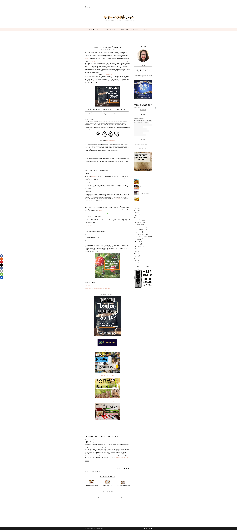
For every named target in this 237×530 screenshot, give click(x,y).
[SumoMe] (1, 277)
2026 (136, 208)
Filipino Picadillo (143, 199)
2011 (136, 262)
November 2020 (140, 222)
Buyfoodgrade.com (110, 140)
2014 (136, 256)
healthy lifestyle (138, 126)
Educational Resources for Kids (141, 122)
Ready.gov (117, 198)
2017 (136, 251)
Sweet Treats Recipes (146, 124)
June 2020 (139, 241)
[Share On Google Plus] (129, 468)
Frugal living (91, 471)
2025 (136, 210)
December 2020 (140, 220)
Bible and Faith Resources (140, 128)
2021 (136, 217)
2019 (136, 248)
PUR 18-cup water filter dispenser (99, 61)
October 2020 (140, 224)
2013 (136, 258)
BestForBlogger (101, 528)
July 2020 (139, 239)
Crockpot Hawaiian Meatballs (143, 181)
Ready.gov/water (89, 285)
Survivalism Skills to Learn (142, 229)
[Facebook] (1, 255)
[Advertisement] (22, 3)
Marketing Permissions (90, 442)
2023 (136, 214)
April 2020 (139, 243)
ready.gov (93, 176)
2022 (136, 215)
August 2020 (139, 238)
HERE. (97, 147)
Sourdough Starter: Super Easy (143, 171)
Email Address (88, 441)
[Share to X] (124, 468)
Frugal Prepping (107, 350)
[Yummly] (1, 258)
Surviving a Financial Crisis (107, 375)
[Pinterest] (1, 261)
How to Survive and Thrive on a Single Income (107, 401)
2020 (136, 219)
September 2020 (140, 226)
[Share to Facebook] (122, 468)
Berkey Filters (89, 225)
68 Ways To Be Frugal (144, 193)
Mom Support (137, 124)
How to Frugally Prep (110, 74)
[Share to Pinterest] (127, 468)
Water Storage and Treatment (143, 231)
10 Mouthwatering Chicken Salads (144, 236)
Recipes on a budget (138, 118)
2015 (136, 255)
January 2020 (140, 246)
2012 (136, 260)
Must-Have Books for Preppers (143, 227)
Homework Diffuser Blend (142, 234)
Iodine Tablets (89, 203)
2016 (136, 253)
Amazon (100, 210)
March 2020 (139, 244)
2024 (136, 212)
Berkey (86, 58)
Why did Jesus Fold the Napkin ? (144, 187)
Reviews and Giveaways (139, 120)
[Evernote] (1, 274)
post (92, 80)
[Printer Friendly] (1, 271)
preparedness (98, 471)
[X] (1, 265)
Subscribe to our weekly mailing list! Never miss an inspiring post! (143, 105)
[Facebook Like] (1, 268)
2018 (136, 250)
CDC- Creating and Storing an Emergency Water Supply (98, 288)
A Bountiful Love (91, 528)
